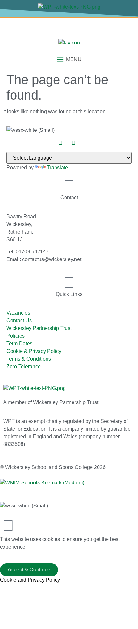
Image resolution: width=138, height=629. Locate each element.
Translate (57, 167)
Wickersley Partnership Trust (39, 328)
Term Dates (19, 343)
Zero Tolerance (23, 366)
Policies (15, 335)
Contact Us (19, 320)
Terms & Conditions (28, 359)
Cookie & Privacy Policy (33, 351)
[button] (74, 59)
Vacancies (18, 312)
